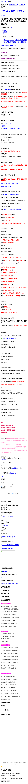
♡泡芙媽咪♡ (4, 459)
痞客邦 (13, 468)
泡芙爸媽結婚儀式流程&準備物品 (9, 656)
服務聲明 (16, 764)
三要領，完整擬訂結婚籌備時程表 (10, 650)
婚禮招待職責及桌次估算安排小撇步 (10, 662)
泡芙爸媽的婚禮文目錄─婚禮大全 (9, 647)
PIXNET (6, 762)
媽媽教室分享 (12, 473)
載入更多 (3, 479)
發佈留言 (3, 487)
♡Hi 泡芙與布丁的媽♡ (12, 11)
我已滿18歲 (3, 781)
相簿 (4, 30)
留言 (16, 468)
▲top (2, 476)
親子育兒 (11, 472)
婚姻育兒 (12, 27)
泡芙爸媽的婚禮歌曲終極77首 (8, 668)
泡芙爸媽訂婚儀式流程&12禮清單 (9, 653)
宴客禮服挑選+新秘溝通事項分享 (9, 659)
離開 (8, 781)
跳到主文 (3, 15)
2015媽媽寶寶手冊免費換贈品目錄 (10, 609)
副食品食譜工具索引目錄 (6, 638)
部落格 (5, 32)
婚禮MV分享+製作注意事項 (8, 665)
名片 (4, 33)
